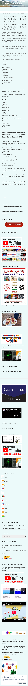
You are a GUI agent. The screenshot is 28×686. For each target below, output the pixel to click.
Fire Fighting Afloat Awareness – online (11, 528)
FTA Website (11, 160)
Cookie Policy (4, 680)
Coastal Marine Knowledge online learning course (13, 525)
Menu (14, 9)
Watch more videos (9, 423)
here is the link (12, 178)
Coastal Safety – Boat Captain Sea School (13, 3)
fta (5, 195)
